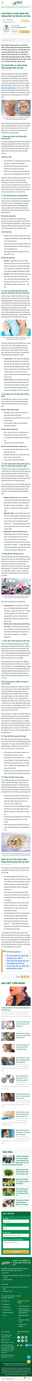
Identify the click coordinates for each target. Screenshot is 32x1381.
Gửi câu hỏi (16, 1251)
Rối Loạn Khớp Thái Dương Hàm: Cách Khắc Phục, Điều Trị (22, 1078)
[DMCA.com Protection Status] (20, 1345)
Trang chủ (3, 7)
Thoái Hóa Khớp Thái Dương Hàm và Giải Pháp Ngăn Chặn (22, 1047)
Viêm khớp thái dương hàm (22, 7)
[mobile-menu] (2, 3)
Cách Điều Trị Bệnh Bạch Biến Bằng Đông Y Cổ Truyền (22, 1202)
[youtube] (26, 1337)
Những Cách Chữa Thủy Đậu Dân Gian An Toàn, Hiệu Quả (22, 1172)
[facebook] (18, 1337)
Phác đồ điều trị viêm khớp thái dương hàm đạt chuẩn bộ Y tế (22, 1114)
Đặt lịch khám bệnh (8, 1312)
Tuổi (4, 1225)
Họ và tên (5, 1218)
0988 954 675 (8, 1357)
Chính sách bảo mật (24, 1306)
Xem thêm (14, 31)
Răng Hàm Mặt (11, 7)
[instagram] (18, 1341)
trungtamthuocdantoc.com (10, 1296)
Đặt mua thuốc (7, 1309)
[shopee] (26, 1341)
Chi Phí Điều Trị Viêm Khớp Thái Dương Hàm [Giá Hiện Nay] (23, 1060)
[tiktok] (22, 1341)
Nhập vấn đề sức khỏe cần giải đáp (13, 1239)
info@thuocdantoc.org (7, 1297)
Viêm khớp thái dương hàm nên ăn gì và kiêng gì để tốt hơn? (23, 1035)
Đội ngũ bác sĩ (6, 1307)
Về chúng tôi (6, 1304)
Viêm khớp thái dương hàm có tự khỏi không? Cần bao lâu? (23, 1096)
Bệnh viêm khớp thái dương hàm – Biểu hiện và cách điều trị (23, 1132)
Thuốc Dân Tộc (11, 22)
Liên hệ (5, 1315)
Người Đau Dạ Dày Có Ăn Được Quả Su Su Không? (22, 1181)
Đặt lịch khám (25, 31)
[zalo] (22, 1337)
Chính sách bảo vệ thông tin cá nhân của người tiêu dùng (25, 1310)
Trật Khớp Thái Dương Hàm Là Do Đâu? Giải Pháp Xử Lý (23, 1024)
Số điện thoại (6, 1232)
